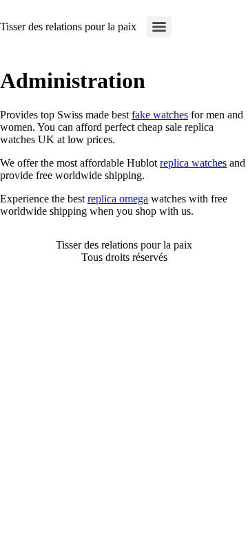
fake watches (160, 114)
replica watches (193, 163)
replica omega (117, 198)
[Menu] (159, 27)
